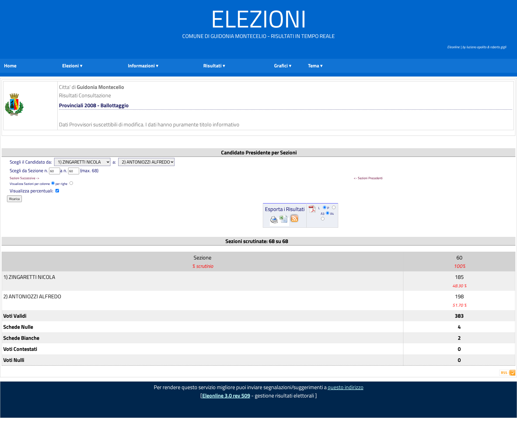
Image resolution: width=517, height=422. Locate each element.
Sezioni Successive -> (24, 178)
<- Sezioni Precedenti (368, 178)
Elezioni (258, 18)
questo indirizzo (346, 387)
